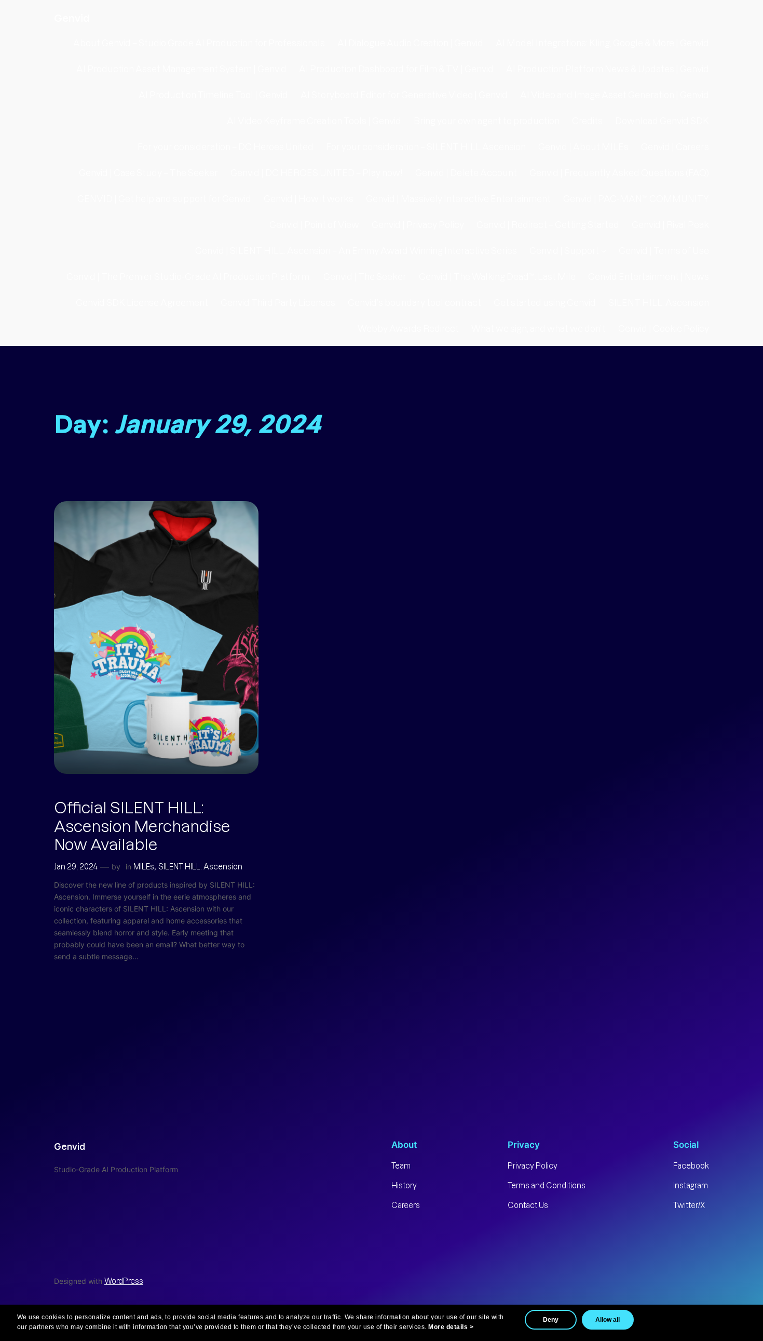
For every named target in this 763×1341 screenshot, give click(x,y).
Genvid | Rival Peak (670, 225)
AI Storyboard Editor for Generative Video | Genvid (404, 95)
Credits (587, 121)
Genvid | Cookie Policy (663, 328)
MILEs (143, 867)
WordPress (123, 1281)
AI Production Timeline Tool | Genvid (213, 95)
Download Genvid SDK (662, 121)
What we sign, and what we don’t (538, 328)
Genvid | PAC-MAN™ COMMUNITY (636, 199)
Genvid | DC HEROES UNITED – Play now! (316, 173)
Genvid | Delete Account (466, 173)
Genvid (72, 18)
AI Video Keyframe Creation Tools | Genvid (314, 121)
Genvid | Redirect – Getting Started (547, 225)
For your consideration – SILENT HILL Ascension (426, 147)
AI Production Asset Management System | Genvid (181, 69)
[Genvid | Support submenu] (603, 250)
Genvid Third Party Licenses (278, 302)
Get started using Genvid (545, 302)
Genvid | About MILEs (583, 147)
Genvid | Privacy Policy (418, 225)
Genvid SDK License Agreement (142, 302)
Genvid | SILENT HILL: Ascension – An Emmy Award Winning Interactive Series (356, 251)
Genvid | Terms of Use (664, 251)
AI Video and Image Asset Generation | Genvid (614, 95)
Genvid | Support (564, 251)
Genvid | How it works (308, 199)
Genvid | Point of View (314, 225)
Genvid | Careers (675, 147)
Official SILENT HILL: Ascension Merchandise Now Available (142, 826)
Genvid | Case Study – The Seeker (148, 173)
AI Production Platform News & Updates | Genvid (607, 69)
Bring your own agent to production (487, 121)
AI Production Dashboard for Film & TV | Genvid (396, 69)
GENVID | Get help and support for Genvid (164, 199)
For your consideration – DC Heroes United (226, 147)
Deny (550, 1319)
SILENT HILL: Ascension (658, 302)
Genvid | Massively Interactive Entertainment (458, 199)
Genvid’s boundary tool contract (414, 302)
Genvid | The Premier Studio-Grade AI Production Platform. (188, 276)
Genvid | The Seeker (364, 276)
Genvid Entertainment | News (648, 276)
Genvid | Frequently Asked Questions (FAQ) (619, 173)
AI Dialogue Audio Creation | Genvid (410, 43)
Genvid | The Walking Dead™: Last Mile (497, 276)
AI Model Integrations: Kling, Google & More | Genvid (602, 43)
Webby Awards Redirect (408, 328)
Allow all (607, 1319)
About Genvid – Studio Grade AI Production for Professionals (199, 43)
